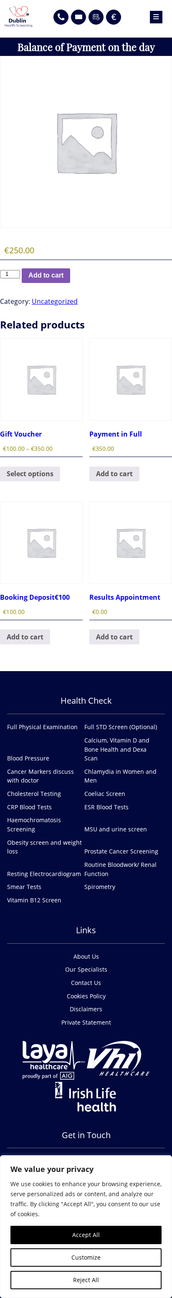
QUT (96, 13)
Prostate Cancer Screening (121, 851)
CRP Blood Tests (29, 807)
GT (78, 13)
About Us (86, 956)
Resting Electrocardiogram (44, 874)
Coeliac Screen (104, 794)
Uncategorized (55, 301)
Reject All (86, 1280)
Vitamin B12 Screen (34, 900)
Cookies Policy (86, 996)
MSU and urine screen (115, 829)
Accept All (86, 1235)
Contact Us (86, 983)
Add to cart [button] (114, 473)
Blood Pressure (28, 758)
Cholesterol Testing (34, 794)
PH (61, 13)
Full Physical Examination (42, 727)
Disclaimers (86, 1009)
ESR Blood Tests (106, 807)
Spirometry (99, 887)
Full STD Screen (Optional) (120, 727)
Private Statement (86, 1022)
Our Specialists (86, 969)
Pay (113, 13)
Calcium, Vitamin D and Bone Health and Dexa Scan (116, 749)
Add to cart (45, 275)
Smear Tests (24, 887)
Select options (30, 473)
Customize (86, 1257)
